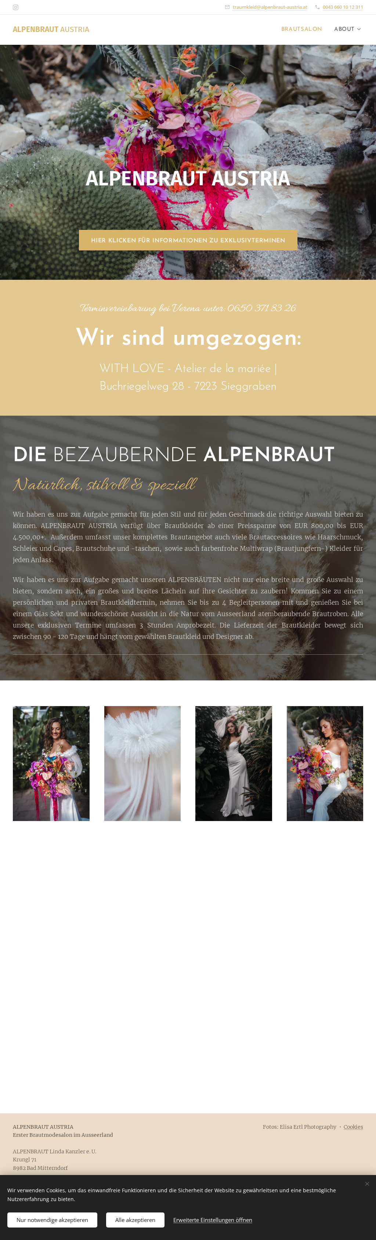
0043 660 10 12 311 (343, 7)
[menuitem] (303, 30)
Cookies (353, 1127)
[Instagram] (15, 7)
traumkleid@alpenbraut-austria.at (270, 7)
